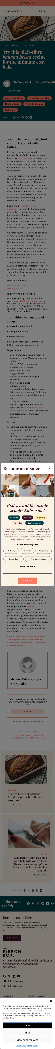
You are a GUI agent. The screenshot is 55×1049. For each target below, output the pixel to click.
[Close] (50, 468)
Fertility (27, 517)
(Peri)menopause (34, 523)
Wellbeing (14, 517)
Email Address (27, 566)
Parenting (18, 523)
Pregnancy (41, 517)
